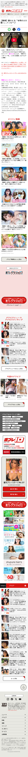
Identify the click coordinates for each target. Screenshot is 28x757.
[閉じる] (26, 4)
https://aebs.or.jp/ (12, 710)
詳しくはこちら (9, 6)
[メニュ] (25, 11)
